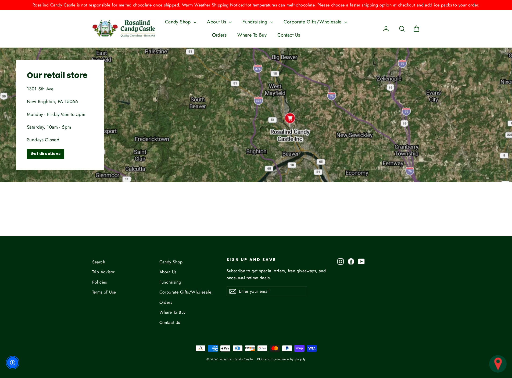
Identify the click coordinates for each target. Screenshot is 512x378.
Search (98, 262)
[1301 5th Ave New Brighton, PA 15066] (256, 115)
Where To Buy (252, 34)
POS (260, 359)
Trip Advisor (103, 272)
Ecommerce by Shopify (288, 359)
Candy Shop (178, 21)
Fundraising (255, 21)
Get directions (45, 153)
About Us (217, 21)
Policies (99, 282)
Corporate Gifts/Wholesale (313, 21)
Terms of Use (104, 292)
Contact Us (288, 34)
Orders (219, 34)
